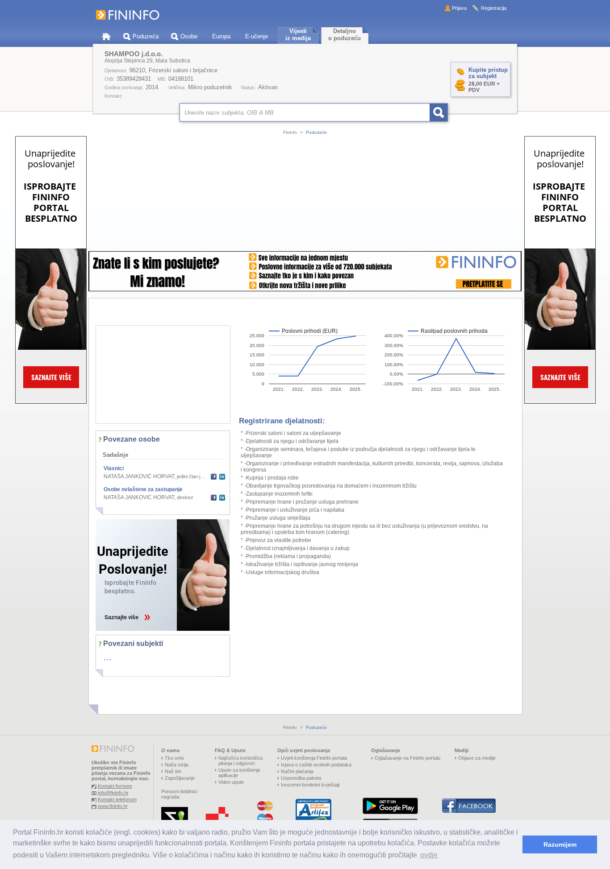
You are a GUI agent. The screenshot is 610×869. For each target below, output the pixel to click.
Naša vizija (176, 764)
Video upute (231, 782)
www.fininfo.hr (113, 806)
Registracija (493, 8)
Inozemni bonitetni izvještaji (310, 784)
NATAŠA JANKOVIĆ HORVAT (139, 476)
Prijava (459, 8)
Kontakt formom (115, 786)
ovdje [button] (429, 855)
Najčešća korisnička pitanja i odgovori (240, 760)
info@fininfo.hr (113, 792)
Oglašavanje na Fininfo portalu (407, 758)
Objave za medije (477, 758)
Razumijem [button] (560, 844)
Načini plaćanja (297, 771)
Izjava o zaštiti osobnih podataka (316, 764)
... (108, 657)
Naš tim (173, 771)
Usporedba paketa (301, 778)
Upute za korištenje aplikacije (239, 772)
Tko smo (174, 758)
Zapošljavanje (180, 778)
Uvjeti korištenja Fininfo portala (314, 758)
